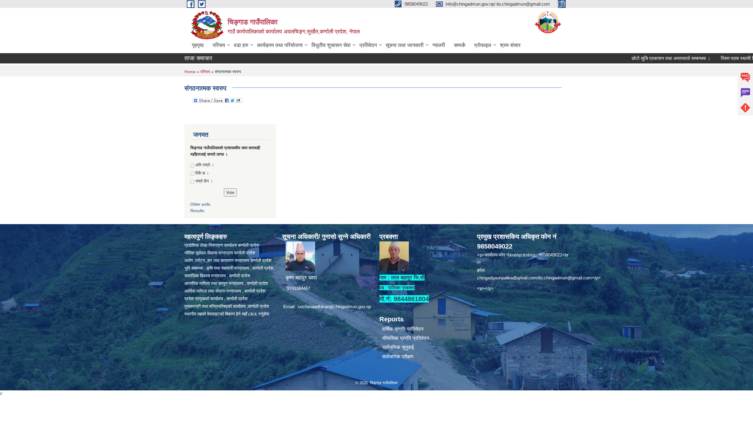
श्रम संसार (510, 45)
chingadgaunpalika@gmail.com (507, 277)
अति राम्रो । (204, 164)
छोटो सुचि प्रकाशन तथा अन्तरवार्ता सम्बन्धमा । (651, 58)
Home (190, 71)
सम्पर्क (459, 45)
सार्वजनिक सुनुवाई (398, 347)
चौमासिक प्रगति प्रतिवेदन (405, 338)
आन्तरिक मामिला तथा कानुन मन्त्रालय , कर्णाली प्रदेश (226, 283)
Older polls (200, 204)
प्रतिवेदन (368, 45)
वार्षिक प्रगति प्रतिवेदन (403, 329)
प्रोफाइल (482, 45)
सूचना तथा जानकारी (405, 45)
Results (197, 210)
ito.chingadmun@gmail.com (565, 277)
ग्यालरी (438, 45)
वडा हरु (241, 45)
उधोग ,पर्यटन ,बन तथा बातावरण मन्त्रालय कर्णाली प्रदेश (227, 260)
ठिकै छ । (202, 173)
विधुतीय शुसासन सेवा (331, 45)
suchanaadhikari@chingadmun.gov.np (334, 306)
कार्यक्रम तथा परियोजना (280, 45)
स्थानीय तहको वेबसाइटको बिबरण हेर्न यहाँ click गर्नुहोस (226, 313)
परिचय (219, 45)
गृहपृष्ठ (198, 45)
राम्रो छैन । (204, 181)
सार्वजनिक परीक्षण (397, 357)
